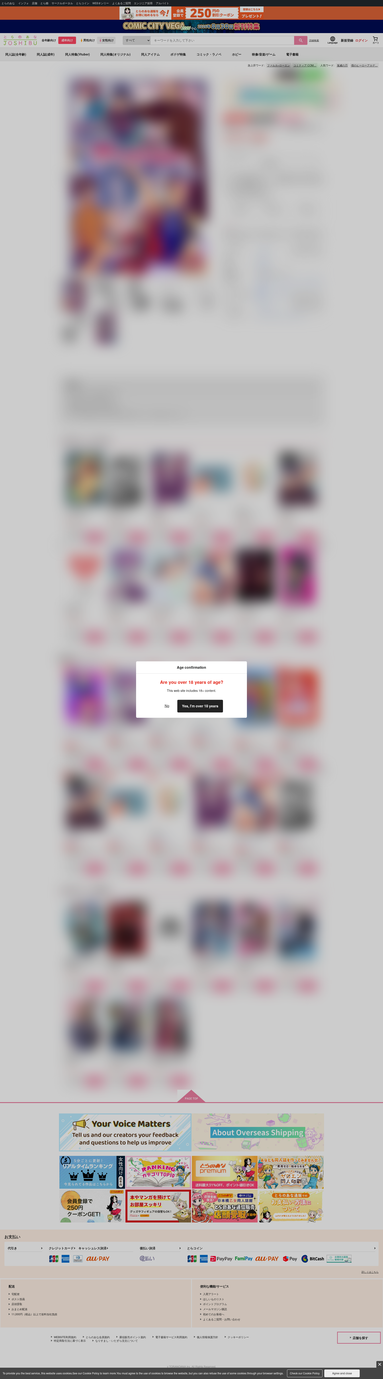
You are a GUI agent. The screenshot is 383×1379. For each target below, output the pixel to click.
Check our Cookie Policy (305, 1373)
